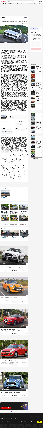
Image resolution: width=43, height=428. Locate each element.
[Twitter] (38, 417)
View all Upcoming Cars (35, 87)
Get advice (38, 3)
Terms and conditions (24, 421)
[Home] (2, 3)
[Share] (27, 43)
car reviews (5, 411)
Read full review (14, 270)
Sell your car (31, 3)
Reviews (18, 3)
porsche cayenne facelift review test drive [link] (14, 411)
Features (22, 3)
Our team (22, 418)
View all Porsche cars (36, 109)
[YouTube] (31, 417)
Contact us (15, 421)
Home (1, 411)
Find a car (4, 3)
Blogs (15, 418)
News (13, 3)
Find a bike (9, 3)
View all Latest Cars (35, 158)
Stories (35, 3)
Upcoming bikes (9, 418)
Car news (2, 421)
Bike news (8, 421)
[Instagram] (34, 417)
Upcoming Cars (3, 418)
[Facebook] (36, 417)
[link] (33, 67)
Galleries (27, 3)
